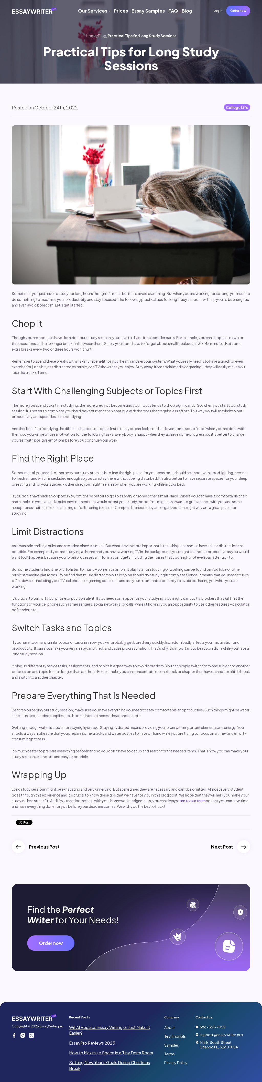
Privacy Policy (176, 1062)
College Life (237, 107)
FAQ (173, 11)
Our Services (92, 11)
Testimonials (175, 1036)
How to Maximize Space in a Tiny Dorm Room (111, 1052)
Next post (222, 847)
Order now (238, 11)
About (169, 1027)
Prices (121, 11)
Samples (171, 1045)
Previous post (44, 847)
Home (91, 35)
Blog (187, 11)
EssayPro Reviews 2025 (92, 1043)
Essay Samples (148, 11)
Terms (169, 1054)
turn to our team (192, 800)
